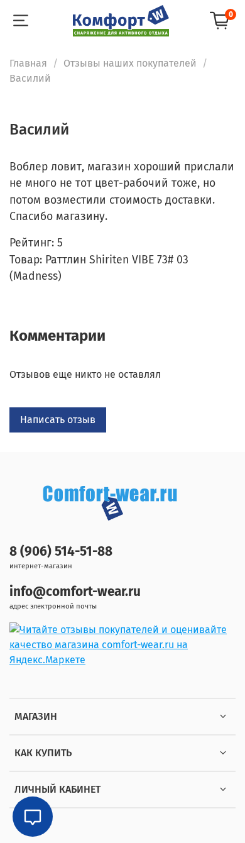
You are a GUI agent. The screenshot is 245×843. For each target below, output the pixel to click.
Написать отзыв (57, 420)
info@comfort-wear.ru (75, 592)
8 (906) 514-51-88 (60, 551)
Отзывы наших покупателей (130, 63)
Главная (28, 63)
